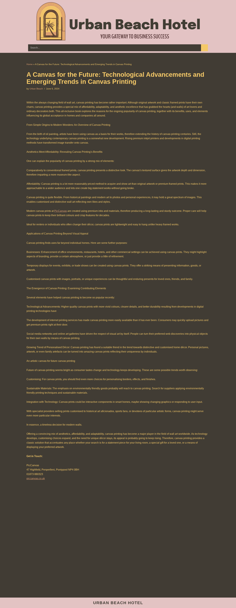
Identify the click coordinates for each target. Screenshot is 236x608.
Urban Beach (36, 88)
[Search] (204, 47)
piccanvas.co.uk (35, 478)
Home (29, 64)
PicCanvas (60, 211)
